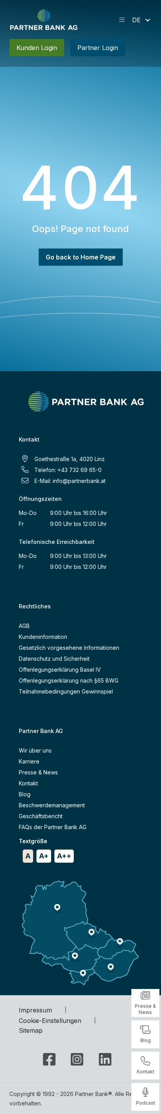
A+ (43, 856)
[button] (142, 20)
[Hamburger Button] (122, 20)
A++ (64, 856)
